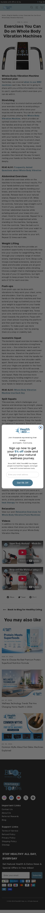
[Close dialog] (40, 427)
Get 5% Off (22, 482)
